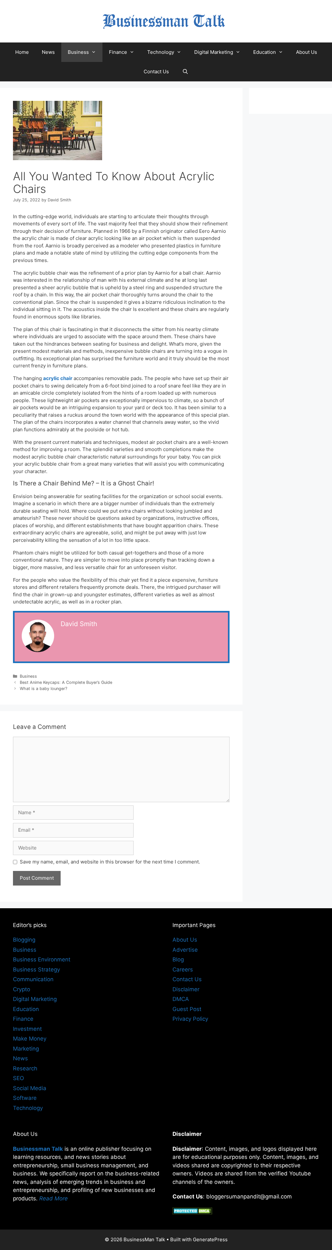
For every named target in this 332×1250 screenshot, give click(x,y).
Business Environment (41, 959)
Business (78, 52)
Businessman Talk (38, 1149)
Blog (178, 959)
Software (25, 1098)
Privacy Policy (190, 1019)
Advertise (185, 949)
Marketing (26, 1048)
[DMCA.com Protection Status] (192, 1212)
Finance (118, 52)
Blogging (24, 939)
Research (25, 1068)
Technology (160, 52)
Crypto (21, 989)
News (48, 52)
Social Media (29, 1088)
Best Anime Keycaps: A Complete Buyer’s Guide (66, 682)
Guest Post (186, 1009)
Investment (27, 1029)
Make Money (29, 1038)
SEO (18, 1078)
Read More (53, 1198)
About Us (306, 52)
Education (264, 52)
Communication (33, 979)
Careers (182, 969)
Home (22, 52)
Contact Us (156, 71)
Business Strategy (36, 969)
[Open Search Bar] (185, 71)
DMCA (180, 999)
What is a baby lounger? (43, 688)
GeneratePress (210, 1239)
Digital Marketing (213, 52)
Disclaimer (185, 989)
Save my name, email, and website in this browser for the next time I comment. (110, 862)
